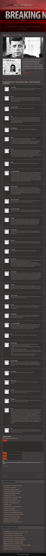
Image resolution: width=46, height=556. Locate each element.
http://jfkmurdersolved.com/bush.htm (17, 234)
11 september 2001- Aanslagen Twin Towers (12, 500)
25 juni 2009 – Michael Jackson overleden (11, 493)
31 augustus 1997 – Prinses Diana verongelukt (13, 506)
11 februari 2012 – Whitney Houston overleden (13, 491)
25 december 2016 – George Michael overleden (13, 485)
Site (4, 458)
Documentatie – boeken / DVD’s (25, 16)
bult (22, 35)
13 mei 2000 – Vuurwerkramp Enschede (11, 502)
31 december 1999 (7, 504)
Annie (5, 533)
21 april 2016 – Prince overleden (10, 487)
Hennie (5, 535)
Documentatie (26, 73)
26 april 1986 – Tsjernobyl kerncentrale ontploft (13, 512)
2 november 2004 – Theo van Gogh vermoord (12, 497)
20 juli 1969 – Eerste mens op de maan (11, 519)
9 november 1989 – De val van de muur (11, 510)
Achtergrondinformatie (10, 16)
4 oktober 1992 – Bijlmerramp (9, 508)
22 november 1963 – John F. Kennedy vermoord (13, 521)
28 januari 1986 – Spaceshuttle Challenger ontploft (13, 514)
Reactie (4, 440)
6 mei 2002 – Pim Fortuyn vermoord (10, 498)
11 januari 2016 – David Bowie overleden (11, 489)
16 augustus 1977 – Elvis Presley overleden (12, 518)
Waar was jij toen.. (23, 4)
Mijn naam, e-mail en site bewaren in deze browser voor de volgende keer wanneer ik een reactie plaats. (22, 463)
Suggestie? (23, 19)
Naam (4, 453)
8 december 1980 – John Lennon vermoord (12, 516)
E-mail (4, 455)
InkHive (27, 554)
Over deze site (38, 16)
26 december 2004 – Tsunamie (10, 495)
